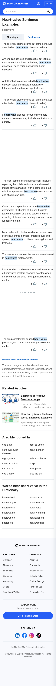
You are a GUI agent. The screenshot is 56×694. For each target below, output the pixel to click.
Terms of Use (36, 586)
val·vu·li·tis (7, 468)
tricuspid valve (9, 463)
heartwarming (37, 522)
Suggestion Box (37, 591)
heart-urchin (8, 507)
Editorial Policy (36, 575)
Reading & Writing (11, 591)
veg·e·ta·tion (8, 473)
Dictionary (7, 559)
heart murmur (37, 449)
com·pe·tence (37, 444)
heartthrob (7, 522)
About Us (34, 559)
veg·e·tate (7, 444)
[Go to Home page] (16, 3)
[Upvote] (35, 51)
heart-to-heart (37, 502)
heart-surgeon (9, 502)
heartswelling (37, 517)
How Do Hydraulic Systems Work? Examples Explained (36, 415)
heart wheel (8, 497)
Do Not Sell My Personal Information (28, 646)
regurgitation (9, 458)
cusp (32, 463)
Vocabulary (8, 581)
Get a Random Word (28, 615)
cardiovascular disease (10, 451)
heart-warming (37, 512)
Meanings (12, 37)
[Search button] (48, 11)
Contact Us (35, 565)
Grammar (7, 575)
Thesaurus (8, 565)
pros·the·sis (36, 473)
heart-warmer (9, 512)
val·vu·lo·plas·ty (38, 458)
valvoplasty (36, 468)
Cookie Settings (37, 581)
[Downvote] (45, 51)
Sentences (34, 37)
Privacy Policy (36, 570)
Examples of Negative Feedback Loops (33, 397)
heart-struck (36, 497)
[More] (52, 51)
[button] (38, 3)
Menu (49, 3)
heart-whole (8, 517)
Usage (6, 586)
